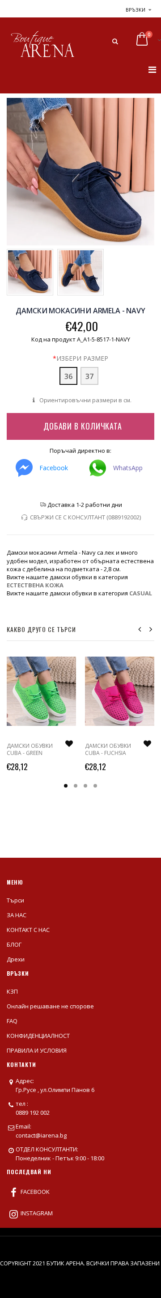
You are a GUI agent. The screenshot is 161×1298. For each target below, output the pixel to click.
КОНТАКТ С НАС (28, 930)
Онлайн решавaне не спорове (50, 1006)
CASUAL (140, 593)
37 (89, 376)
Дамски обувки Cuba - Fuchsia (108, 749)
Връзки (135, 9)
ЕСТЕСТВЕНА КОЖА (35, 585)
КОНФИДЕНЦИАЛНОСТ (38, 1036)
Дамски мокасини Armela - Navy (80, 311)
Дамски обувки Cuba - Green (30, 749)
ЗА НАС (16, 915)
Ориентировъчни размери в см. (84, 400)
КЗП (12, 991)
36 (68, 376)
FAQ (12, 1021)
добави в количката (82, 426)
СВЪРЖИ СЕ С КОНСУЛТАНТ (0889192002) (85, 517)
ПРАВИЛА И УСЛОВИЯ (37, 1050)
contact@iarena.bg (41, 1135)
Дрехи (16, 959)
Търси (15, 900)
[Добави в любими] (69, 744)
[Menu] (152, 69)
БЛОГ (14, 944)
